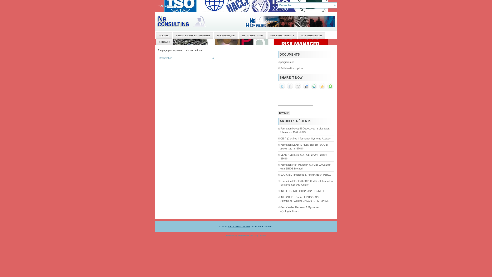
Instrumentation (252, 35)
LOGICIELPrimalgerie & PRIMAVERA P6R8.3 (305, 174)
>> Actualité (165, 6)
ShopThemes (259, 235)
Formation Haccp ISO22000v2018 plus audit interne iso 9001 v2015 (305, 130)
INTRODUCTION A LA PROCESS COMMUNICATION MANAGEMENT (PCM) (304, 199)
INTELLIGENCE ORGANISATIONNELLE (303, 191)
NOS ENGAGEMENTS (282, 35)
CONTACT (164, 42)
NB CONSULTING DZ (239, 226)
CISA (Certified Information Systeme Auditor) (305, 138)
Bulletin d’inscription (291, 68)
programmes (287, 62)
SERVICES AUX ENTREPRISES (193, 35)
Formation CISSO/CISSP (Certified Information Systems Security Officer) (306, 183)
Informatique (226, 35)
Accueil (164, 35)
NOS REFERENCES (311, 35)
